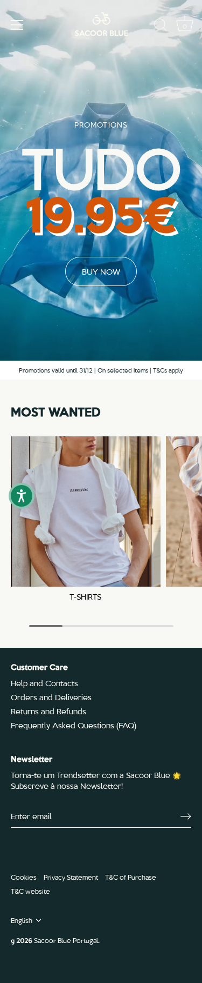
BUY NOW (101, 271)
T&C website (30, 890)
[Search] (160, 26)
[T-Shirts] (86, 511)
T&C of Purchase (130, 876)
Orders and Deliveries (51, 697)
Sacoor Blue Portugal (66, 940)
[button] (21, 496)
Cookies (24, 876)
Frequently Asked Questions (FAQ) (73, 725)
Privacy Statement (71, 876)
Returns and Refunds (48, 711)
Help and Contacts (44, 683)
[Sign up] (185, 816)
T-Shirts (85, 596)
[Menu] (17, 25)
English (21, 920)
